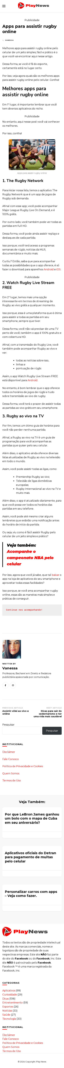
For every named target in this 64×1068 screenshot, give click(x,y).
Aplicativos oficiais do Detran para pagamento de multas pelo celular (30, 857)
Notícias (7, 1010)
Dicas (5, 998)
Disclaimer (8, 751)
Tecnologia (9, 1018)
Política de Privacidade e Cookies (22, 766)
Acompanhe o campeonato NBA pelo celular (30, 557)
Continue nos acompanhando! (24, 610)
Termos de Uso (11, 780)
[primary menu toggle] (3, 6)
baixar (55, 574)
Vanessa (9, 40)
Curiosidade (9, 994)
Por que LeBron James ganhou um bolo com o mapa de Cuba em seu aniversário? (32, 818)
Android (49, 269)
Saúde (6, 1014)
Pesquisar (8, 724)
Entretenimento (12, 1002)
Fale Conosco (10, 759)
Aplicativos (8, 990)
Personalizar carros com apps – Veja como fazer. (31, 894)
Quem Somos (10, 773)
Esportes (7, 1006)
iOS (58, 269)
